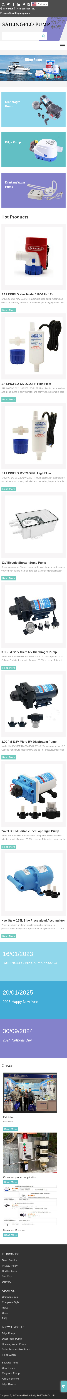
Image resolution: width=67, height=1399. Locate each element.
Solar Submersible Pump (16, 1349)
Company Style (10, 1302)
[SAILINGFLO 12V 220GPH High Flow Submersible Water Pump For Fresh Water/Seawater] (34, 345)
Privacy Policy (10, 1265)
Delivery (6, 1281)
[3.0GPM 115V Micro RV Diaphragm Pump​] (34, 703)
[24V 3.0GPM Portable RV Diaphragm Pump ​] (34, 793)
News (5, 1307)
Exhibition (8, 1117)
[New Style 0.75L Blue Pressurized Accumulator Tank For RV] (34, 882)
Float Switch (9, 1354)
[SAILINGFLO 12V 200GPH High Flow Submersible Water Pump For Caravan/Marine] (34, 435)
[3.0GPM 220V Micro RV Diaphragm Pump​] (34, 614)
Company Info (10, 1296)
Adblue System (10, 1378)
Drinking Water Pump (14, 1344)
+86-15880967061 (26, 8)
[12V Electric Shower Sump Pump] (34, 524)
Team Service (9, 1260)
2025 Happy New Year (20, 1002)
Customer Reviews (13, 1230)
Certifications (9, 1271)
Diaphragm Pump (12, 1338)
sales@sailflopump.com (16, 13)
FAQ (4, 1318)
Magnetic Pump (11, 1373)
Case (5, 1313)
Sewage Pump (10, 1362)
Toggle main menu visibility (62, 45)
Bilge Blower (9, 1384)
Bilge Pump (8, 1333)
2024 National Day (17, 1040)
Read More (8, 310)
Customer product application (19, 1177)
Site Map (8, 8)
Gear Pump (8, 1368)
